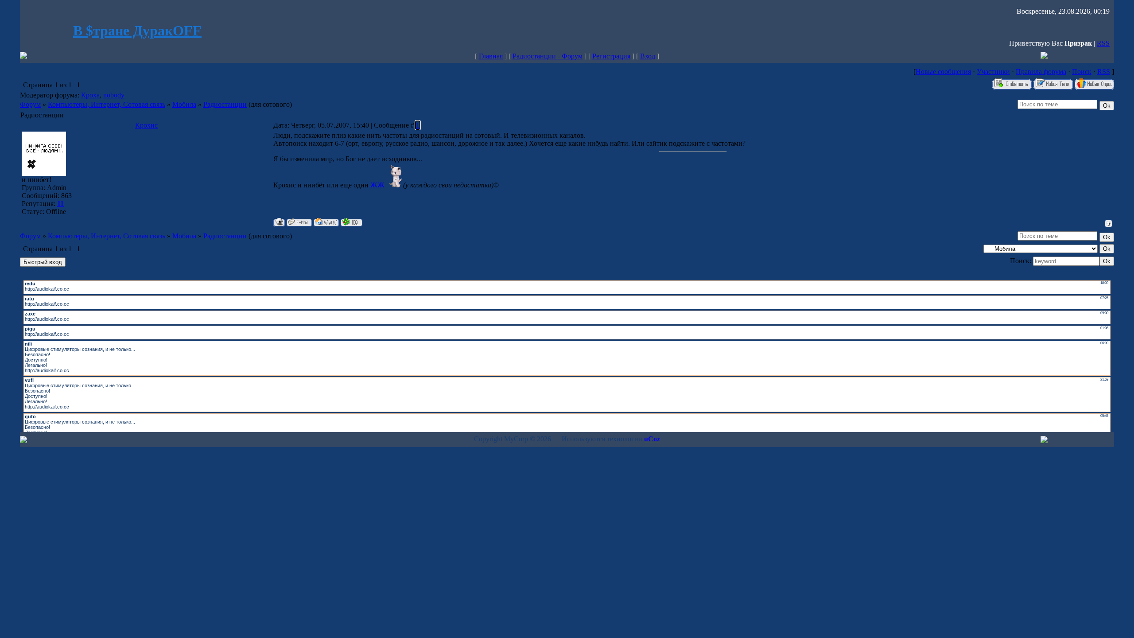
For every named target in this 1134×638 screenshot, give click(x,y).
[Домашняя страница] (326, 222)
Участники (993, 71)
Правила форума (1041, 71)
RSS (1103, 43)
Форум (30, 104)
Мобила (184, 104)
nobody (113, 95)
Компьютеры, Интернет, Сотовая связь (106, 104)
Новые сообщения (943, 71)
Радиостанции (225, 104)
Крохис (146, 125)
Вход (647, 56)
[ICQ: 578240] (351, 222)
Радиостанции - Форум (548, 56)
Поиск (1081, 71)
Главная (491, 56)
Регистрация (611, 56)
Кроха (90, 95)
